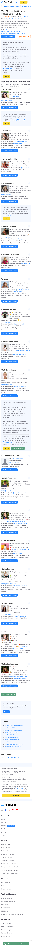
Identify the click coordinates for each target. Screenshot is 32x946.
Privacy (3, 832)
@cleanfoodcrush (6, 194)
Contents (26, 16)
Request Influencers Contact (12, 6)
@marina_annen (18, 553)
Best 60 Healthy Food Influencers (13, 730)
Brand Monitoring (6, 898)
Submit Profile (8, 37)
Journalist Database (7, 857)
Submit (6, 712)
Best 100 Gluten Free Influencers (13, 735)
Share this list (6, 754)
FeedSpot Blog (5, 936)
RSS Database (5, 844)
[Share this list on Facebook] (7, 19)
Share (3, 18)
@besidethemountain (19, 678)
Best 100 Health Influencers (12, 728)
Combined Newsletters (8, 901)
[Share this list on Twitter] (10, 19)
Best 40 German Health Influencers (14, 725)
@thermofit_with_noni (20, 586)
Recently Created (6, 933)
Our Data (4, 822)
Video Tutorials (6, 923)
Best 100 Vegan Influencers (12, 739)
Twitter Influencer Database (9, 870)
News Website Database (8, 864)
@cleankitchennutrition (20, 493)
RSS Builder (4, 911)
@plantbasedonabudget (20, 523)
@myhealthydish (6, 100)
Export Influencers (17, 448)
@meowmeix (25, 168)
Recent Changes (6, 930)
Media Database (6, 889)
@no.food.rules (26, 263)
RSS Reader (5, 886)
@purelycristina (14, 462)
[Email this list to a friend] (19, 19)
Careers (7, 825)
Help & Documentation (8, 926)
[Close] (31, 941)
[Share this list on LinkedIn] (13, 19)
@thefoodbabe (17, 143)
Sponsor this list (23, 37)
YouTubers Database (7, 860)
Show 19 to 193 (10, 694)
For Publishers (5, 882)
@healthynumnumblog (20, 354)
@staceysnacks (18, 648)
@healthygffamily (18, 292)
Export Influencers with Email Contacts (16, 944)
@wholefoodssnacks (19, 616)
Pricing (23, 2)
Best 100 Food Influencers (11, 732)
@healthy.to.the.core (19, 386)
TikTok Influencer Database (9, 873)
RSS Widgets (5, 904)
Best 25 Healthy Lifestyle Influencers (14, 744)
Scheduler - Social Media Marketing (12, 914)
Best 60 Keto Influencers (11, 742)
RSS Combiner (5, 908)
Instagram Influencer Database (10, 867)
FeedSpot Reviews (7, 829)
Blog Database (5, 848)
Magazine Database (7, 854)
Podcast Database (7, 851)
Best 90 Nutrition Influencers (12, 737)
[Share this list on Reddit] (16, 19)
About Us (4, 819)
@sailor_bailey (17, 239)
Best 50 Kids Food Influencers (13, 746)
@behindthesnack (18, 324)
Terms (3, 835)
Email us (6, 76)
